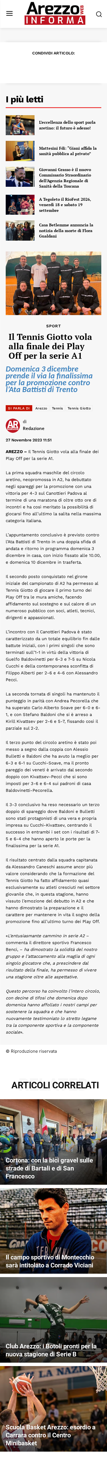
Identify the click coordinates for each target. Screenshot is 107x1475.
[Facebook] (20, 67)
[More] (86, 67)
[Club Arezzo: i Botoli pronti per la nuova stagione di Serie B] (53, 1320)
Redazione (34, 428)
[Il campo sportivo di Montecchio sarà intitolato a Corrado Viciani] (53, 1231)
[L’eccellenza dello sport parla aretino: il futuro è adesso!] (20, 125)
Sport (53, 326)
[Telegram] (73, 67)
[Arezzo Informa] (55, 13)
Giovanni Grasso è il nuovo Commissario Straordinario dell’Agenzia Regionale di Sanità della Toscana (65, 178)
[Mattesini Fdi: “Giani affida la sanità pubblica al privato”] (20, 151)
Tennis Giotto (79, 408)
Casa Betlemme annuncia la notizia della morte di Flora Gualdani (66, 230)
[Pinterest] (47, 67)
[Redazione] (14, 426)
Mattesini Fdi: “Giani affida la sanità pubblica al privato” (68, 151)
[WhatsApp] (60, 67)
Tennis (57, 408)
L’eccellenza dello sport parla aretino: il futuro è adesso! (67, 125)
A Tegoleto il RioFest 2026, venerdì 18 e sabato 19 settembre (65, 204)
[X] (33, 67)
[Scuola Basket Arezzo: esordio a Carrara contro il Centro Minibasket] (53, 1409)
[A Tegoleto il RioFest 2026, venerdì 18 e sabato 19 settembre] (20, 205)
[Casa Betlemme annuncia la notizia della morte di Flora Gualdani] (20, 230)
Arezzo (41, 408)
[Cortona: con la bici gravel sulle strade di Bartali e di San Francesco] (53, 1142)
